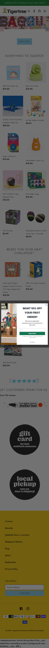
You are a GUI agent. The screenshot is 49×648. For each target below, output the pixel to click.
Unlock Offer (32, 333)
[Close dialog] (46, 305)
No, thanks (32, 342)
